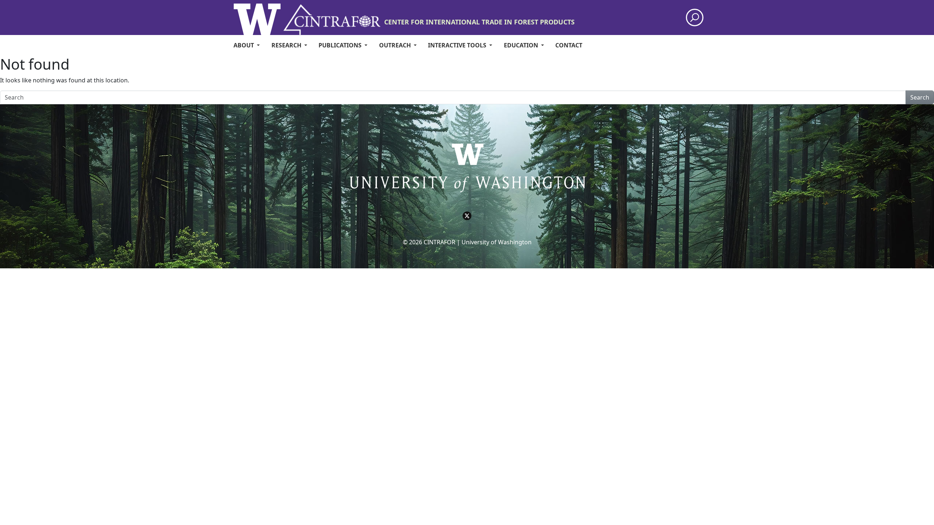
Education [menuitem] (522, 45)
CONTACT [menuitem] (568, 45)
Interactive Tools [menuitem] (458, 45)
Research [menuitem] (287, 45)
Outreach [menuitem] (395, 45)
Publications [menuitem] (341, 45)
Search (919, 97)
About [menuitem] (244, 45)
